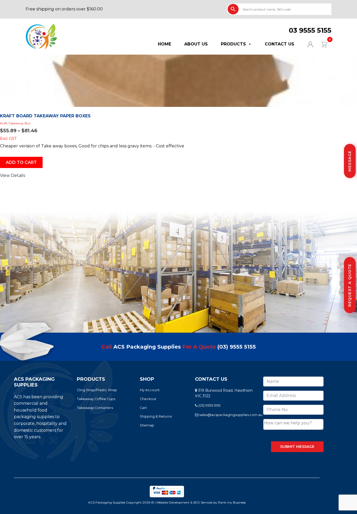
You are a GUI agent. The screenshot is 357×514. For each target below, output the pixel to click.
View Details (12, 175)
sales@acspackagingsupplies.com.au (230, 415)
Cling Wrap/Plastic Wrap (97, 390)
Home (164, 44)
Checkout (148, 399)
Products (233, 44)
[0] (320, 44)
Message (349, 161)
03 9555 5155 (310, 30)
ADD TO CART (21, 162)
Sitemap (147, 425)
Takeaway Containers (95, 408)
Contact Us (279, 44)
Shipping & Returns (156, 416)
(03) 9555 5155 (236, 347)
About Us (196, 44)
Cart (143, 408)
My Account (150, 390)
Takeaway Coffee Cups (96, 399)
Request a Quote (349, 285)
